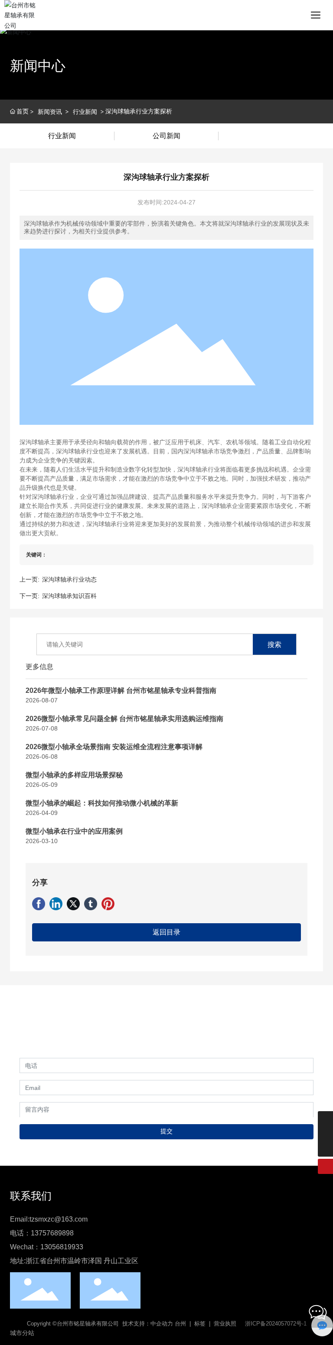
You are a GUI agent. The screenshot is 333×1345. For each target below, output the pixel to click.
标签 (200, 1323)
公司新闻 (166, 135)
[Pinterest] (107, 903)
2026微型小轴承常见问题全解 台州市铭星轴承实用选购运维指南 (124, 718)
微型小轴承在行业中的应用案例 (74, 831)
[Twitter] (73, 903)
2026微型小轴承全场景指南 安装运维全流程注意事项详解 (114, 746)
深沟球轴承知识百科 (69, 595)
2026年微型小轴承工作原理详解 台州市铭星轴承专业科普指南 (121, 690)
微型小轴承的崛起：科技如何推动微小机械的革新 (102, 803)
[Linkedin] (55, 903)
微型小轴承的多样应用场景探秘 (74, 775)
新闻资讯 (50, 111)
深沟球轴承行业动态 (69, 579)
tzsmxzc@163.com (58, 1219)
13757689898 (52, 1233)
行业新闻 (85, 111)
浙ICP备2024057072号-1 (276, 1323)
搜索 (274, 644)
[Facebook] (38, 903)
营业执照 (225, 1323)
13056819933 (61, 1247)
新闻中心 (37, 66)
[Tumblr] (90, 903)
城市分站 (22, 1332)
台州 (180, 1323)
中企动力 (161, 1323)
